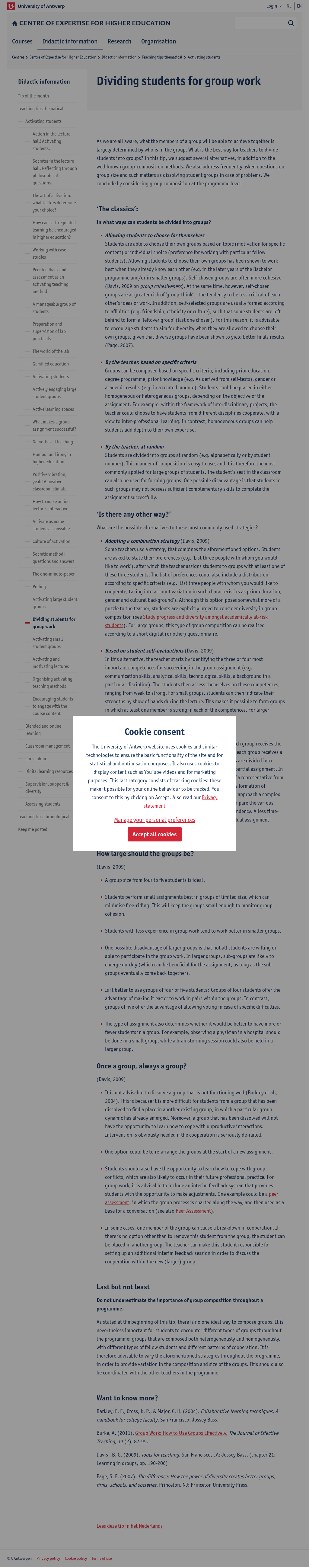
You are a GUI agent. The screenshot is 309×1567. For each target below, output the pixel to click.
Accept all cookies (154, 834)
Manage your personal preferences (154, 819)
